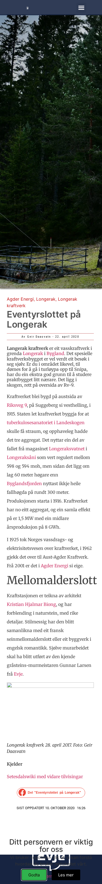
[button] (81, 8)
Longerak (45, 299)
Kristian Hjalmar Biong (31, 604)
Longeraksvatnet (67, 448)
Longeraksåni (21, 457)
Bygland (55, 353)
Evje (18, 674)
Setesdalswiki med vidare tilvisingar (45, 776)
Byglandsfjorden (24, 483)
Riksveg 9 (17, 405)
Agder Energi (20, 299)
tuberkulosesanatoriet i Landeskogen (46, 422)
